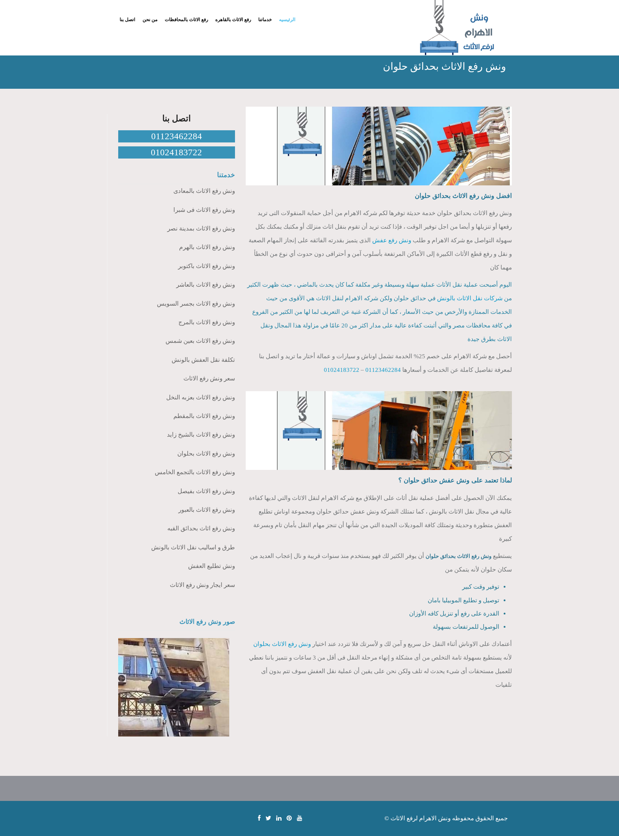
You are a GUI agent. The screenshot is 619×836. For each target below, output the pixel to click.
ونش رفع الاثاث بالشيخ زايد (201, 434)
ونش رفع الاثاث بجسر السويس (196, 303)
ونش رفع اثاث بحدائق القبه (201, 528)
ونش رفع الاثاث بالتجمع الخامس (195, 472)
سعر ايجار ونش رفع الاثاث (202, 585)
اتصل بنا (127, 19)
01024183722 (341, 369)
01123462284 (383, 369)
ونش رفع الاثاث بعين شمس (200, 340)
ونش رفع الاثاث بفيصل (206, 491)
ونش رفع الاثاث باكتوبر (206, 266)
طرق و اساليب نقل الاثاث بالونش (193, 547)
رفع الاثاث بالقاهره (233, 19)
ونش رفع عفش (391, 240)
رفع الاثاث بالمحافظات (186, 19)
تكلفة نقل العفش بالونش (203, 359)
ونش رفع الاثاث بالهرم (207, 247)
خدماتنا (265, 19)
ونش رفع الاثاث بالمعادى (204, 191)
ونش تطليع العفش (211, 566)
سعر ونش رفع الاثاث (209, 378)
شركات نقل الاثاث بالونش (470, 298)
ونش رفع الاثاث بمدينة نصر (201, 228)
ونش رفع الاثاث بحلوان (282, 644)
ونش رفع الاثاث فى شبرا (204, 209)
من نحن (150, 19)
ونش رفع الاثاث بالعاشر (205, 284)
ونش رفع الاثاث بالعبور (206, 509)
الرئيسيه (287, 19)
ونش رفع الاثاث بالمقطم (204, 416)
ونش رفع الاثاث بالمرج (206, 322)
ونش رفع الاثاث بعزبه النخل (200, 397)
